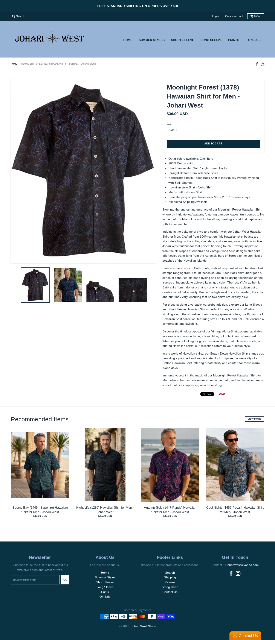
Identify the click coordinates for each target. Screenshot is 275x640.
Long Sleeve (211, 40)
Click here (206, 158)
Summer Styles (152, 40)
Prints (233, 40)
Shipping (170, 577)
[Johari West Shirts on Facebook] (257, 64)
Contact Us (169, 592)
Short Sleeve (182, 40)
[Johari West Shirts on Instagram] (262, 64)
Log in (216, 16)
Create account (234, 16)
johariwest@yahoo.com (243, 565)
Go (65, 579)
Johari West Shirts (143, 626)
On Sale (254, 40)
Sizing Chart (170, 587)
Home (127, 40)
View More (254, 418)
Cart (257, 16)
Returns (170, 582)
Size (169, 124)
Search (170, 572)
